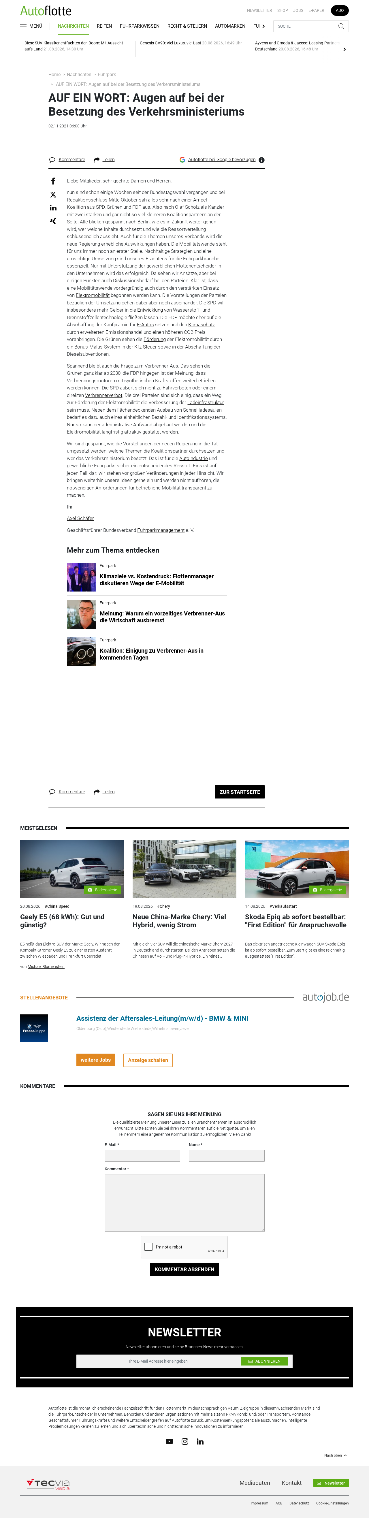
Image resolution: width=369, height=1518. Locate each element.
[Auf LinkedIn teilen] (53, 207)
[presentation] (344, 49)
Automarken (230, 26)
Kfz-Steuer (145, 347)
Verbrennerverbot (103, 395)
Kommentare (72, 159)
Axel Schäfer (80, 518)
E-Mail (110, 1144)
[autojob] (326, 997)
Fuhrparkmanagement (160, 530)
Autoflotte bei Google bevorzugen (222, 159)
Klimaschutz (201, 324)
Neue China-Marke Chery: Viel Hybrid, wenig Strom (179, 921)
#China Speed (57, 906)
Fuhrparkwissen (139, 26)
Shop (282, 10)
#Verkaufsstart (283, 906)
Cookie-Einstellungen (332, 1503)
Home (54, 74)
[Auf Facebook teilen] (53, 180)
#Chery (163, 906)
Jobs (298, 10)
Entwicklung (150, 310)
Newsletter (259, 10)
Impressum (259, 1503)
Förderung (155, 339)
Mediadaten (255, 1482)
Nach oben (333, 1455)
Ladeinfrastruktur (205, 402)
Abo (340, 10)
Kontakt (292, 1482)
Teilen (109, 159)
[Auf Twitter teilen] (53, 194)
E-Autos (145, 324)
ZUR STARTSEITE (240, 792)
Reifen (104, 26)
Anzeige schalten (148, 1060)
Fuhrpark (107, 74)
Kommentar (115, 1169)
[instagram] (185, 1441)
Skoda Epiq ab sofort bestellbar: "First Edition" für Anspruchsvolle (296, 921)
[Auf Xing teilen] (53, 220)
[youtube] (169, 1441)
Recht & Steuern (187, 26)
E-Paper (316, 10)
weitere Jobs (96, 1060)
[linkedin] (200, 1441)
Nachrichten (73, 26)
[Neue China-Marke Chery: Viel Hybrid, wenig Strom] (184, 869)
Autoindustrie (193, 458)
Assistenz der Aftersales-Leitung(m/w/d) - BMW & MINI (162, 1018)
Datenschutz (299, 1503)
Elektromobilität (93, 295)
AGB (279, 1503)
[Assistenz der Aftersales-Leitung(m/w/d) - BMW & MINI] (34, 1027)
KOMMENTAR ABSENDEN (184, 1269)
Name (194, 1144)
